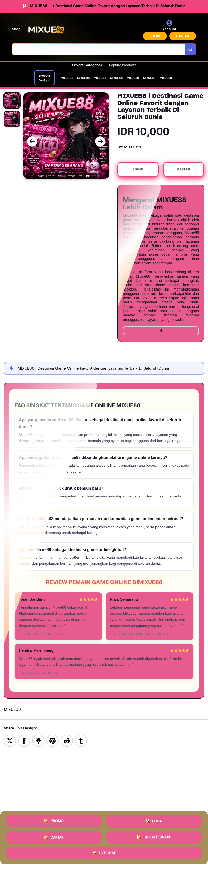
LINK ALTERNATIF (157, 837)
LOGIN (154, 36)
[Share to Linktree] (38, 740)
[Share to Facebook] (24, 740)
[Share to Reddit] (67, 740)
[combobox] (98, 49)
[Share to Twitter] (10, 740)
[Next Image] (100, 141)
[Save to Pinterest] (52, 740)
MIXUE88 (12, 709)
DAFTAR (182, 36)
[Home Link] (46, 30)
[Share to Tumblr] (81, 740)
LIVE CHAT (107, 854)
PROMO (57, 819)
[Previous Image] (32, 141)
